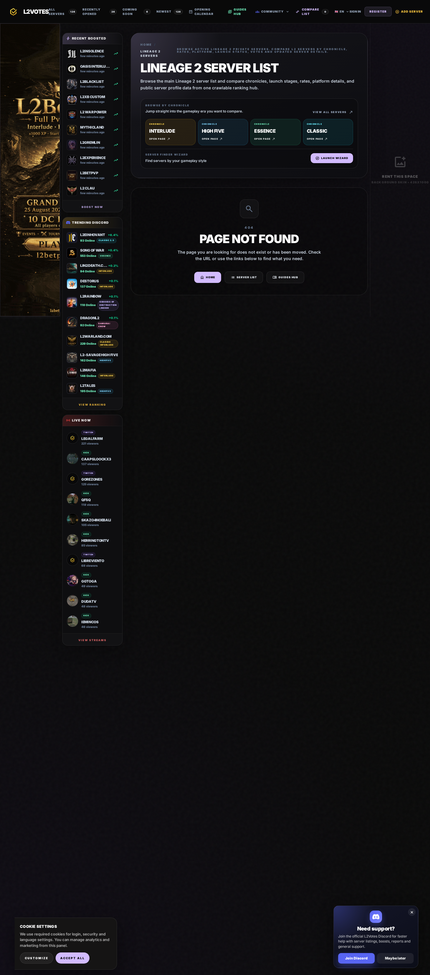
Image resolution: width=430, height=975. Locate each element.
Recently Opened (98, 12)
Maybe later (395, 958)
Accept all (72, 958)
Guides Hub (237, 12)
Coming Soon (135, 12)
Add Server (409, 11)
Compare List (310, 12)
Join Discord (356, 958)
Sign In (355, 11)
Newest (168, 11)
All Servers (62, 12)
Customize (36, 958)
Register (378, 11)
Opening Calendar (201, 12)
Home (146, 44)
